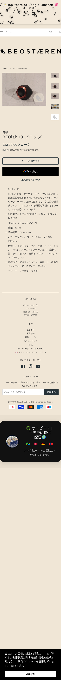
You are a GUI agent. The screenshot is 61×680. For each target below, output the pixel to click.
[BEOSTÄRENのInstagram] (30, 367)
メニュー (9, 32)
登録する (51, 392)
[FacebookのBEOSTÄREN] (23, 367)
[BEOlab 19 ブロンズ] (24, 89)
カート (57, 32)
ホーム (5, 69)
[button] (18, 665)
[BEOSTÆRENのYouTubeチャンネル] (38, 367)
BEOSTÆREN (28, 402)
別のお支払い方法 (30, 180)
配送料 (5, 150)
